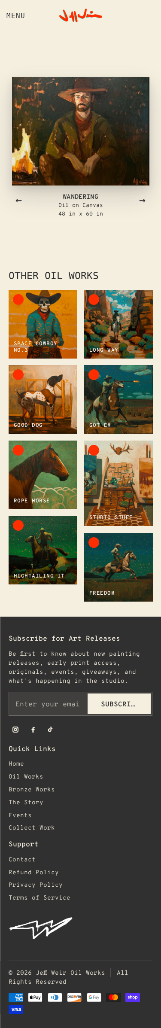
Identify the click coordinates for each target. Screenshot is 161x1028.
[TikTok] (51, 729)
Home (16, 763)
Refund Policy (34, 871)
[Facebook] (33, 729)
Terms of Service (39, 897)
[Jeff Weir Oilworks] (80, 16)
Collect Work (32, 827)
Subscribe (120, 703)
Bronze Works (32, 789)
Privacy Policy (36, 884)
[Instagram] (15, 729)
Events (20, 814)
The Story (26, 801)
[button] (80, 131)
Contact (22, 859)
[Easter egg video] (80, 928)
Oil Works (26, 776)
